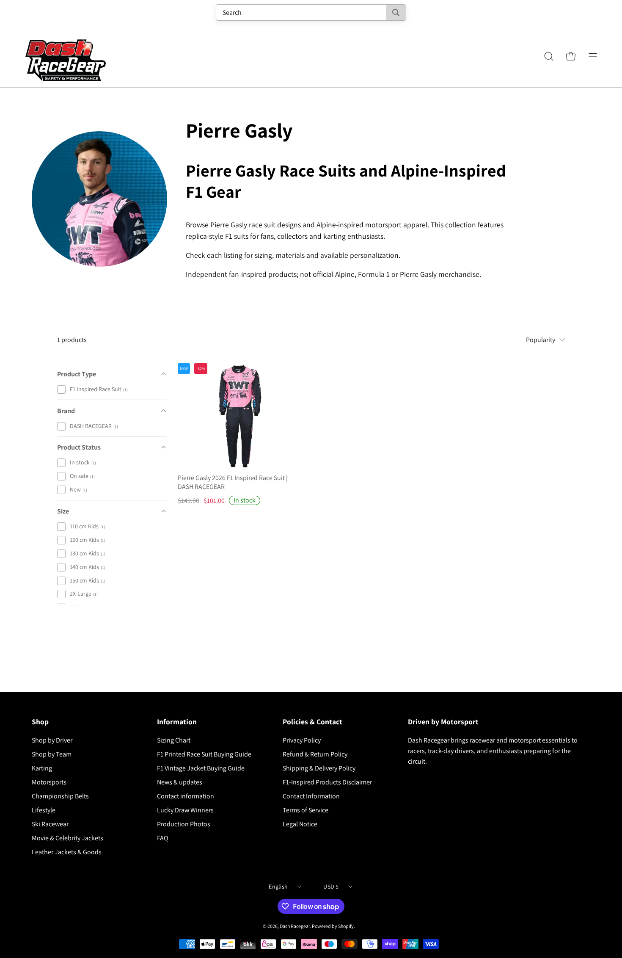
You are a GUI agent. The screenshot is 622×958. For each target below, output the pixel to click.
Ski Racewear (50, 824)
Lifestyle (43, 810)
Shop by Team (52, 754)
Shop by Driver (52, 740)
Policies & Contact (312, 721)
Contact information (185, 796)
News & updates (179, 782)
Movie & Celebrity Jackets (67, 838)
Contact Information (311, 796)
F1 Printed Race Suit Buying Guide (204, 754)
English (278, 886)
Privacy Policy (302, 740)
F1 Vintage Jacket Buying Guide (201, 768)
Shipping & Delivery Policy (319, 768)
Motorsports (49, 782)
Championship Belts (60, 796)
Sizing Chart (173, 740)
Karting (42, 768)
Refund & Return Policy (315, 754)
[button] (549, 56)
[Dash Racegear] (65, 56)
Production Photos (183, 824)
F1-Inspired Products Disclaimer (327, 782)
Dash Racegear (295, 926)
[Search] (396, 12)
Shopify (346, 926)
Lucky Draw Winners (185, 810)
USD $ (331, 886)
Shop (40, 721)
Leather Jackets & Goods (67, 852)
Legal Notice (300, 824)
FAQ (162, 838)
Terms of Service (305, 810)
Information (177, 721)
